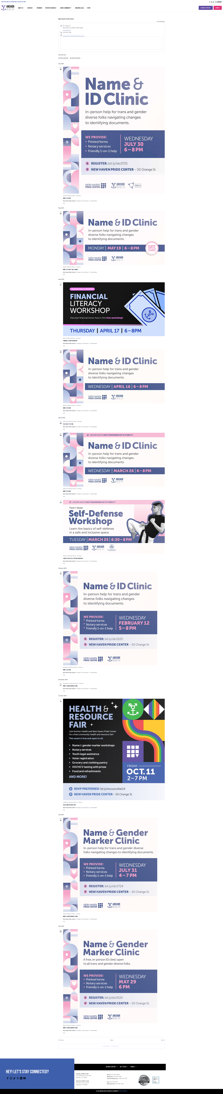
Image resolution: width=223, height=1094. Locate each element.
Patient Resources (50, 8)
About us (20, 8)
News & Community (65, 8)
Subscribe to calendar (110, 1046)
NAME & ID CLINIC (67, 198)
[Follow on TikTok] (213, 2)
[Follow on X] (215, 2)
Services (29, 8)
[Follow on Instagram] (211, 2)
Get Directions (67, 30)
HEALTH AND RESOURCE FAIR (69, 805)
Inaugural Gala (79, 8)
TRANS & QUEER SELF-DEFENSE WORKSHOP (73, 558)
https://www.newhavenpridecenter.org (73, 35)
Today (111, 1040)
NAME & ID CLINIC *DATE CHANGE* (70, 269)
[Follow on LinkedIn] (219, 2)
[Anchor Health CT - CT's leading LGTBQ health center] (7, 7)
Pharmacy (39, 8)
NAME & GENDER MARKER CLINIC (70, 686)
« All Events (161, 21)
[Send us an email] (217, 2)
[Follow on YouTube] (220, 2)
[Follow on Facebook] (209, 2)
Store (88, 8)
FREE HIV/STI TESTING (68, 424)
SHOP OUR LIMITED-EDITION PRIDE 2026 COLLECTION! (13, 1)
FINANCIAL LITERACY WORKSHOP (70, 340)
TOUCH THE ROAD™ (123, 1091)
